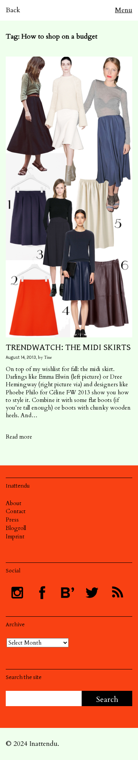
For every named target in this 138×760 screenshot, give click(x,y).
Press (12, 519)
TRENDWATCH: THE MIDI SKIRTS (68, 347)
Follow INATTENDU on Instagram (17, 592)
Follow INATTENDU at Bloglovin (67, 592)
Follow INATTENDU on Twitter (92, 592)
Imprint (15, 536)
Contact (16, 511)
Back (13, 10)
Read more (19, 437)
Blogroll (16, 528)
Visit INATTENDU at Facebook (42, 592)
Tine (48, 357)
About (13, 503)
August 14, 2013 (21, 357)
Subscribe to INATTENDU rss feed (116, 592)
